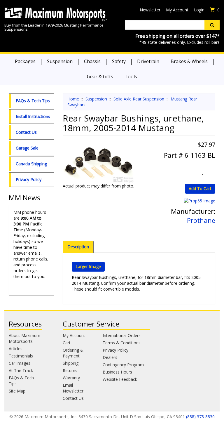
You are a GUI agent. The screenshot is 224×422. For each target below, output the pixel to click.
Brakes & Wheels (189, 61)
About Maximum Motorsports (24, 338)
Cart (67, 342)
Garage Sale (27, 148)
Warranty (71, 378)
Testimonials (21, 356)
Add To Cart (200, 188)
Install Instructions (33, 116)
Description (78, 246)
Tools (131, 76)
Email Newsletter (73, 388)
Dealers (110, 357)
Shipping (70, 363)
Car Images (19, 363)
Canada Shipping (31, 163)
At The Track (21, 370)
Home (73, 99)
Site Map (17, 391)
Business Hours (117, 372)
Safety (119, 61)
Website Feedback (120, 379)
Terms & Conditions (122, 342)
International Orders (122, 335)
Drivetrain (148, 61)
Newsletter (150, 10)
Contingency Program (123, 364)
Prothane (201, 220)
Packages (25, 61)
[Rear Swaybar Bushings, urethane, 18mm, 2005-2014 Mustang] (99, 163)
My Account (177, 10)
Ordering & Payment (73, 353)
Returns (70, 370)
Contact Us (26, 132)
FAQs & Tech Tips (33, 100)
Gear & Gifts (100, 76)
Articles (15, 348)
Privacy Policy (28, 179)
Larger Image (88, 266)
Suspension (60, 61)
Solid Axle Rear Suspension (138, 99)
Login (199, 10)
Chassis (92, 61)
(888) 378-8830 (200, 416)
